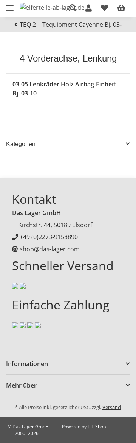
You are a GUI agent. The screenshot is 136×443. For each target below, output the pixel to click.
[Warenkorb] (121, 8)
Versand (111, 407)
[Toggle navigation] (10, 4)
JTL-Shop (97, 426)
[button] (73, 8)
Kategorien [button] (21, 144)
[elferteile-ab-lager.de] (52, 7)
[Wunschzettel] (104, 8)
